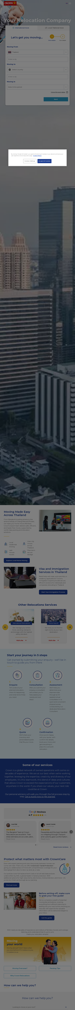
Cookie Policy (37, 155)
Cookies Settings (30, 161)
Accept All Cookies (44, 161)
